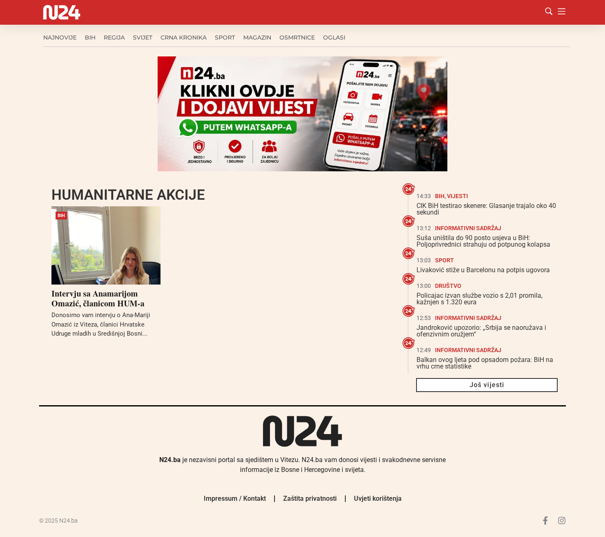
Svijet (142, 37)
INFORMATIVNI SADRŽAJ (468, 228)
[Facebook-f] (545, 520)
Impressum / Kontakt (235, 498)
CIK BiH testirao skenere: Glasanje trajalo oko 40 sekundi (486, 209)
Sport (225, 37)
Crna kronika (184, 37)
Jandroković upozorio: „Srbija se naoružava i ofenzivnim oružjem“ (481, 331)
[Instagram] (562, 520)
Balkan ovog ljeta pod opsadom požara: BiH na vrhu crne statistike (485, 363)
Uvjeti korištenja (378, 498)
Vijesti (457, 196)
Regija (114, 37)
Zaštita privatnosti (310, 498)
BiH (90, 37)
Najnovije (60, 37)
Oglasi (334, 37)
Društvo (448, 286)
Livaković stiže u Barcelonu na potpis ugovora (483, 270)
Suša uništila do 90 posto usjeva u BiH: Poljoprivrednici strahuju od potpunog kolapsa (483, 241)
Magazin (257, 37)
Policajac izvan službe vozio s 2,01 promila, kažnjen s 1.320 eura (479, 299)
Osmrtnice (297, 37)
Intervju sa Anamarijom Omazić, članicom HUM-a (97, 298)
